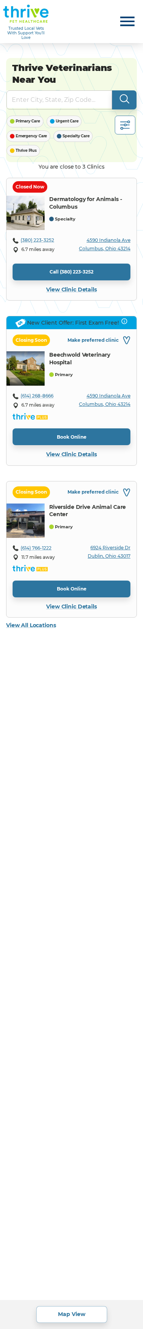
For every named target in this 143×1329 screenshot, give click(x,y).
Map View (71, 1314)
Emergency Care (31, 136)
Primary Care (28, 121)
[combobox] (53, 100)
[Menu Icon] (127, 21)
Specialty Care (76, 136)
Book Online (72, 437)
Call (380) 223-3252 (71, 272)
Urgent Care (67, 121)
